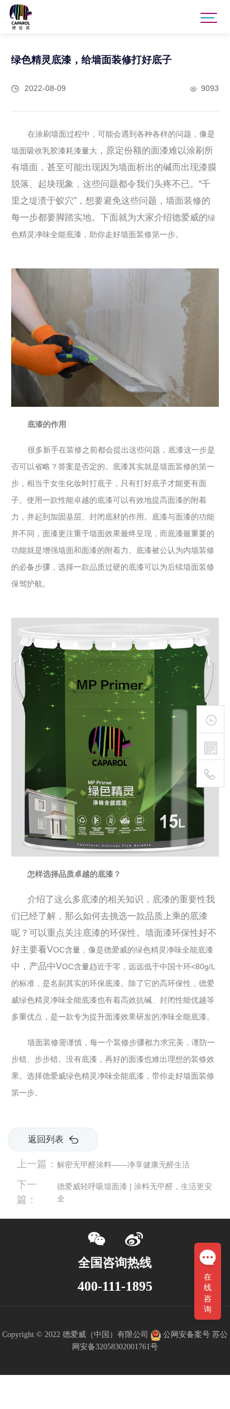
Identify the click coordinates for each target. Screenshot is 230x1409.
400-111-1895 (115, 1286)
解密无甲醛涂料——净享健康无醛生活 (123, 1164)
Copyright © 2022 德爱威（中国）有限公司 (75, 1334)
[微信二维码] (210, 748)
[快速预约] (210, 719)
